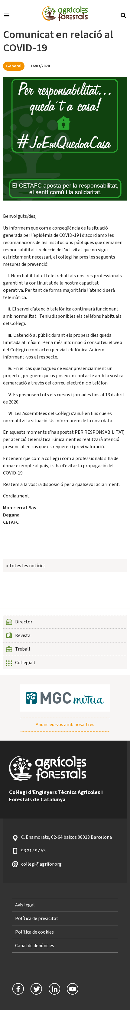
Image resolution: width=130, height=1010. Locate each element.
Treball (22, 649)
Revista (23, 635)
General (13, 66)
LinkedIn (54, 989)
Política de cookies (34, 932)
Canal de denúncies (34, 945)
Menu (6, 15)
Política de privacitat (36, 918)
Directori (24, 622)
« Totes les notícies (26, 565)
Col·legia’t (25, 662)
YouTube (73, 989)
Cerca (123, 15)
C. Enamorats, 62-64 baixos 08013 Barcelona (66, 837)
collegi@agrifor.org (41, 864)
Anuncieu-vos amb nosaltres (65, 724)
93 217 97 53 (33, 851)
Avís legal (25, 905)
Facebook (18, 989)
